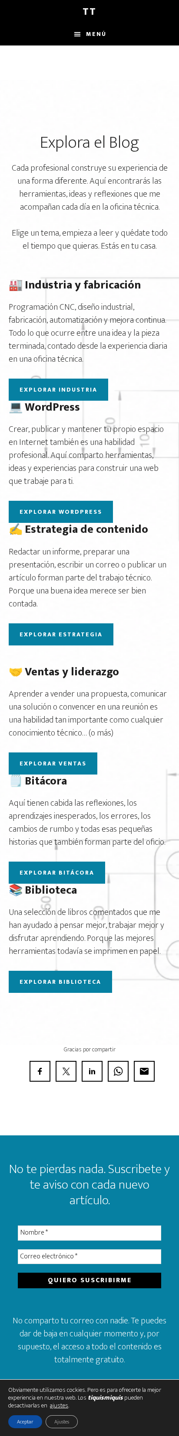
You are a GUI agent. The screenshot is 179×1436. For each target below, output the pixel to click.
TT (89, 11)
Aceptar (25, 1421)
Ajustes (61, 1421)
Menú (96, 34)
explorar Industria (58, 390)
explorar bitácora (57, 873)
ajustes (59, 1406)
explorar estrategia (61, 634)
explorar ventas (53, 763)
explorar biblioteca (60, 982)
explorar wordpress (61, 512)
